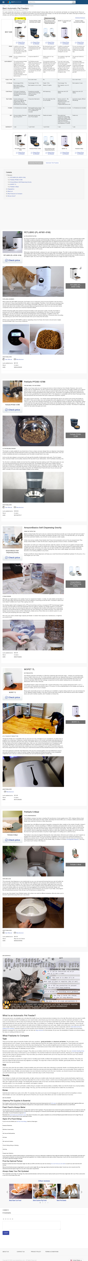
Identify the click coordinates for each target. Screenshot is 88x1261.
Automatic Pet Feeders (35, 163)
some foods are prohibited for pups (18, 1114)
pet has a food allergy (22, 1121)
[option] (20, 1193)
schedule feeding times (78, 1051)
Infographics (10, 189)
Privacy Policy (36, 1251)
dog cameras (39, 1030)
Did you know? (11, 196)
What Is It (10, 191)
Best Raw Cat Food (15, 1200)
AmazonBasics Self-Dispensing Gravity (20, 182)
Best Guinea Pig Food (39, 1200)
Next (82, 1192)
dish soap (53, 1103)
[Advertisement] (23, 215)
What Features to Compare (14, 193)
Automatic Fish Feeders (52, 163)
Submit (6, 1233)
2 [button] (43, 1203)
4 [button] (48, 1203)
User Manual (8, 359)
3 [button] (45, 1203)
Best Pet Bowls (61, 1200)
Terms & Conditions (51, 1251)
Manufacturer (20, 359)
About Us (6, 1251)
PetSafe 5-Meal (14, 186)
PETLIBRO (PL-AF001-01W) (18, 177)
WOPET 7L (13, 184)
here (25, 1112)
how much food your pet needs (58, 1163)
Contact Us (20, 1251)
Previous (7, 1192)
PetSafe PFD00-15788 (16, 179)
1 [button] (40, 1203)
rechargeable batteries (72, 839)
